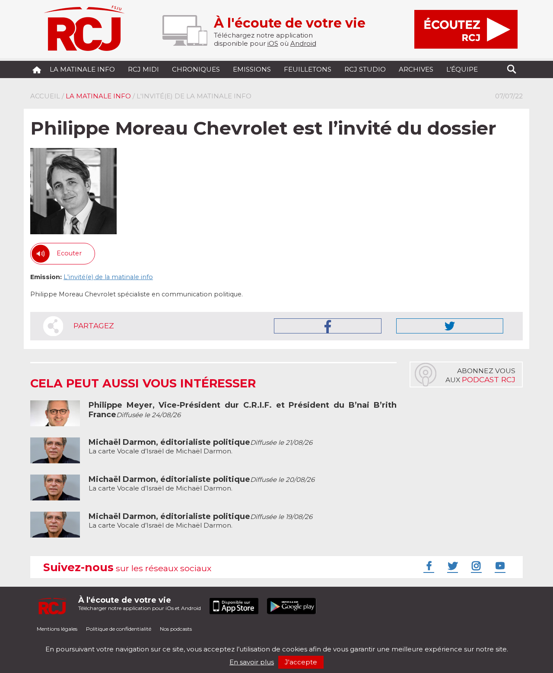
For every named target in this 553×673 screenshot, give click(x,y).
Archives (416, 69)
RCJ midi (143, 69)
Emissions (252, 69)
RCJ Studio (365, 69)
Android (303, 43)
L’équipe (462, 69)
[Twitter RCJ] (451, 565)
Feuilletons (307, 69)
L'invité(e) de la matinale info (108, 277)
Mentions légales (57, 629)
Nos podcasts (176, 629)
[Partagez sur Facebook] (327, 326)
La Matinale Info (82, 69)
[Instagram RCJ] (475, 565)
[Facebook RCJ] (427, 565)
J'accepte (301, 662)
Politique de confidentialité (118, 629)
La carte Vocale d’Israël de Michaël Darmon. (200, 446)
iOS (272, 43)
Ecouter (69, 253)
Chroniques (196, 69)
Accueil (45, 96)
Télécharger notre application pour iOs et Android (139, 603)
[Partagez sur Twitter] (449, 326)
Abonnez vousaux (480, 375)
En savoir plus (251, 662)
